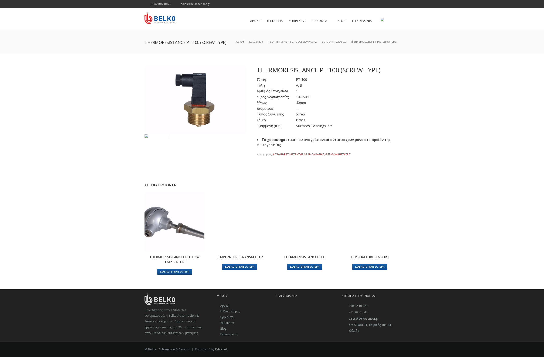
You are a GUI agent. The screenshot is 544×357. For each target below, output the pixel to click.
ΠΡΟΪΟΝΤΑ (319, 21)
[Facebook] (391, 4)
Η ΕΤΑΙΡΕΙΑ (275, 21)
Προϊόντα (226, 317)
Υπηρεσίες (227, 323)
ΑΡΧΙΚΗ (255, 21)
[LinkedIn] (397, 4)
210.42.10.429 (358, 306)
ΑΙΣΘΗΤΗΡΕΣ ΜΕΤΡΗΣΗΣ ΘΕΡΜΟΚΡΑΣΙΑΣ (298, 154)
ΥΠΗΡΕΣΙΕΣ (297, 21)
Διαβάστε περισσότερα (174, 271)
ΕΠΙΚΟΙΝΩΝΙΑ (362, 21)
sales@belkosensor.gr (195, 4)
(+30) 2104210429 (160, 4)
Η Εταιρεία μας (230, 311)
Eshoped (221, 349)
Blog (341, 21)
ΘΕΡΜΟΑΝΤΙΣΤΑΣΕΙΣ (338, 154)
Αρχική (225, 306)
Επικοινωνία (228, 334)
